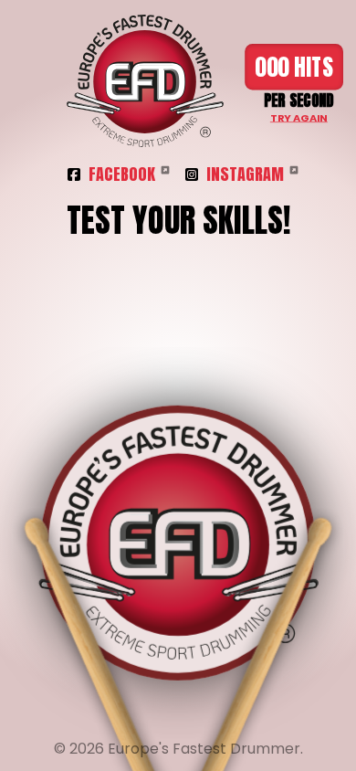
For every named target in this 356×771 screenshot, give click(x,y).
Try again (299, 118)
